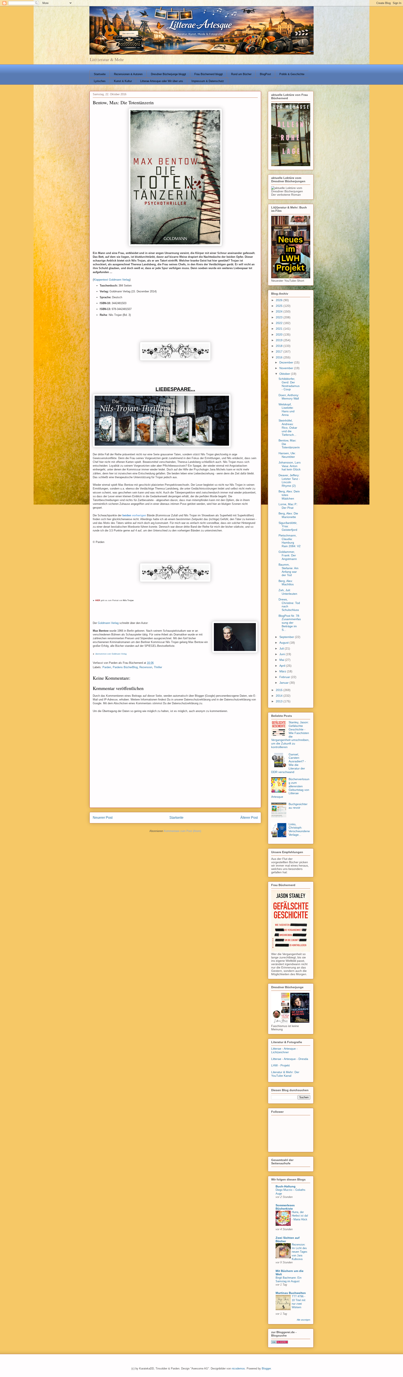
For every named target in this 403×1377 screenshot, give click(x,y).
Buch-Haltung (286, 1186)
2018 (279, 346)
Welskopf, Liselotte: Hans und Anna (286, 409)
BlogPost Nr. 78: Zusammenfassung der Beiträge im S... (290, 622)
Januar (284, 682)
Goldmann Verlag (108, 623)
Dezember (286, 362)
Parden (106, 667)
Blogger (266, 1368)
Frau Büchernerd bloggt (208, 74)
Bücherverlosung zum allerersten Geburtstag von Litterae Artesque (290, 787)
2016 (279, 357)
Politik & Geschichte (291, 74)
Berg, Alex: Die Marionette (288, 515)
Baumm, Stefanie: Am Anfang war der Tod (288, 570)
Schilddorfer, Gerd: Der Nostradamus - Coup (289, 384)
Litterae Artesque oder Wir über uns (161, 81)
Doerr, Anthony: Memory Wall (289, 396)
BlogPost (265, 74)
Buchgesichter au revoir (298, 805)
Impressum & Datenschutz (207, 81)
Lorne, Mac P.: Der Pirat (288, 505)
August (284, 642)
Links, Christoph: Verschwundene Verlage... (299, 829)
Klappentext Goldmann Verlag (112, 279)
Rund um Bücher (241, 74)
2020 (279, 334)
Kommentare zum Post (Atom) (182, 831)
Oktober (285, 373)
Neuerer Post (103, 817)
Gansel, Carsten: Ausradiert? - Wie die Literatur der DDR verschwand (288, 763)
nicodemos (238, 1368)
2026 (279, 300)
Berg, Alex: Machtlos (286, 582)
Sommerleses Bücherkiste (285, 1207)
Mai (282, 659)
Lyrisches (100, 81)
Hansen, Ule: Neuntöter (287, 455)
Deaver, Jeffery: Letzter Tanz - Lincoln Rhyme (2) (289, 480)
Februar (285, 677)
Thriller (158, 667)
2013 (279, 701)
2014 (279, 695)
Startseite (100, 74)
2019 (279, 340)
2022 (279, 323)
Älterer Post (249, 817)
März (283, 671)
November (286, 368)
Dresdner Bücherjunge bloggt (168, 74)
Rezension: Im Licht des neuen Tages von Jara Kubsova (299, 1252)
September (287, 637)
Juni (282, 654)
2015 (279, 690)
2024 (279, 311)
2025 (279, 305)
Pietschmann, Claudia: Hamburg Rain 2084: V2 (290, 541)
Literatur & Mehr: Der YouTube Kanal (285, 1073)
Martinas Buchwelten (291, 1293)
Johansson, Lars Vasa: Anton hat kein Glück (290, 466)
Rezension (145, 667)
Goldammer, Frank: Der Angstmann (288, 555)
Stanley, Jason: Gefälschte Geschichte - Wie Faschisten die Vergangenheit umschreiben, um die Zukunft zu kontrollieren (290, 735)
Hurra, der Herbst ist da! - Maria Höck (300, 1215)
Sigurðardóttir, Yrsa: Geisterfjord (288, 526)
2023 (279, 317)
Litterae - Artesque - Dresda (289, 1059)
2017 (279, 351)
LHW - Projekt (280, 1065)
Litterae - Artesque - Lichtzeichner (284, 1050)
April (282, 665)
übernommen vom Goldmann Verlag (111, 654)
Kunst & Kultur (123, 81)
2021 (279, 328)
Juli (282, 648)
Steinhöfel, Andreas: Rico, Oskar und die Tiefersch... (288, 427)
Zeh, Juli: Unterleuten (288, 591)
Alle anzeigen (303, 1319)
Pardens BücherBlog (125, 667)
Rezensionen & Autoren (128, 74)
